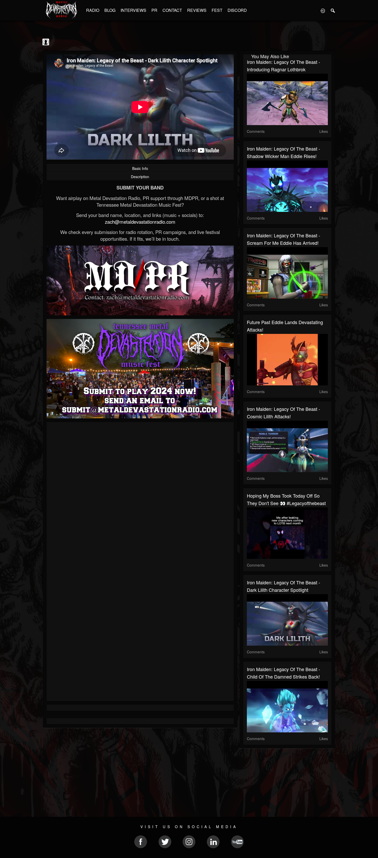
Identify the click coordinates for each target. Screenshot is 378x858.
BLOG (109, 10)
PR (154, 10)
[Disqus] (140, 494)
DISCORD (237, 10)
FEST (217, 10)
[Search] (333, 10)
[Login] (322, 10)
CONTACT (172, 10)
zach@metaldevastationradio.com (140, 221)
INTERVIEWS (133, 10)
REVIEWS (196, 10)
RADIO (92, 10)
